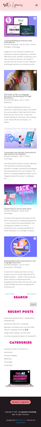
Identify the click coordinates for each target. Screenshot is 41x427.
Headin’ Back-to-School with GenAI (17, 209)
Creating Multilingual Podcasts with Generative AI (18, 42)
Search (33, 304)
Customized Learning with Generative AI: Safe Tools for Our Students (20, 153)
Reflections (8, 102)
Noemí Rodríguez (12, 44)
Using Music (8, 365)
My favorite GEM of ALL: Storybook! (16, 324)
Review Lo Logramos (20, 402)
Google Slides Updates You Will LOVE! (17, 333)
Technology (16, 47)
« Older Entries (9, 294)
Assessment (8, 267)
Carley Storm (20, 423)
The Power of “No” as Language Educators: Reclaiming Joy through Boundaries (17, 96)
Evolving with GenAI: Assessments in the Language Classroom (20, 262)
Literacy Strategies (10, 355)
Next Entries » (32, 294)
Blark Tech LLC (21, 420)
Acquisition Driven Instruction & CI (16, 349)
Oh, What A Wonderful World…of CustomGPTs (20, 336)
